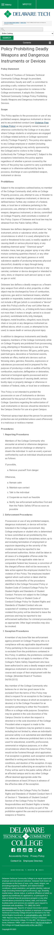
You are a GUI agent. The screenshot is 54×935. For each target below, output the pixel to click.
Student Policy (23, 22)
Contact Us (16, 861)
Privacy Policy (37, 856)
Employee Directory (33, 861)
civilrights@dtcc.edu (34, 915)
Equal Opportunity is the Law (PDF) (28, 925)
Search (7, 37)
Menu (8, 4)
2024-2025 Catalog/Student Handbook (11, 22)
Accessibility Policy (18, 856)
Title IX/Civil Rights (42, 923)
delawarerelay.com (9, 908)
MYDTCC (27, 4)
